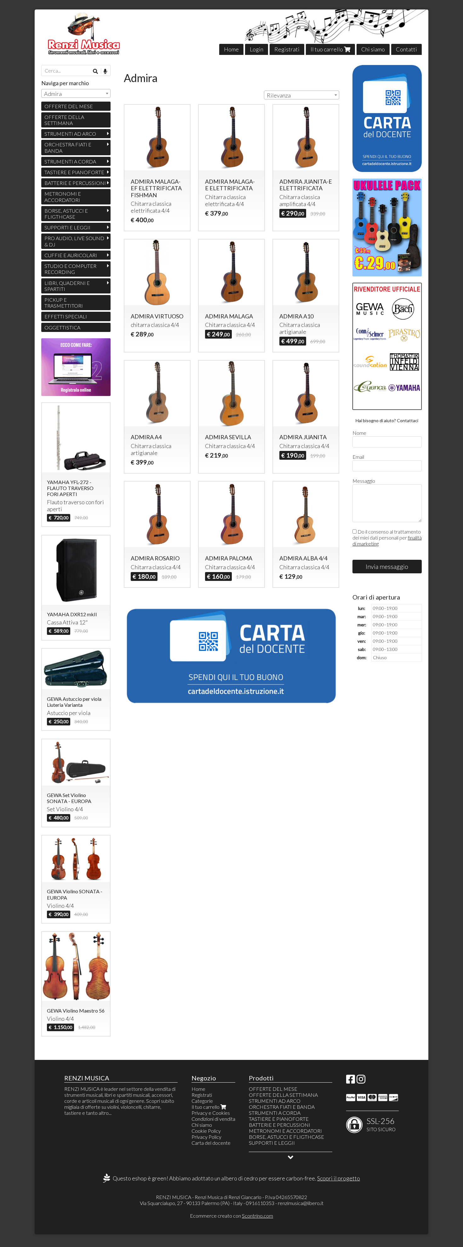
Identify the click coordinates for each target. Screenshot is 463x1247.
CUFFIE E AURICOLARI (70, 255)
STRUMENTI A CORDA (70, 161)
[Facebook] (350, 1081)
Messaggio (363, 481)
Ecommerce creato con (231, 1216)
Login (256, 49)
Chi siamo (373, 49)
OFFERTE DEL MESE (68, 106)
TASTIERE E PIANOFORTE (74, 172)
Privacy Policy (206, 1137)
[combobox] (301, 95)
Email (358, 457)
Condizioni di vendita (213, 1119)
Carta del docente (211, 1143)
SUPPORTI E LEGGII (67, 227)
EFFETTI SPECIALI (65, 316)
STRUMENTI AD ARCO (70, 134)
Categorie (202, 1101)
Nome (359, 433)
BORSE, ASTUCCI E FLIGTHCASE (66, 214)
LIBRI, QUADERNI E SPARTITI (67, 286)
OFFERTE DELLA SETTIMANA (64, 120)
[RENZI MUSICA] (231, 32)
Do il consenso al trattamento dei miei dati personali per (387, 538)
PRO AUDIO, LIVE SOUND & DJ (74, 241)
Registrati (287, 49)
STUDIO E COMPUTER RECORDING (70, 269)
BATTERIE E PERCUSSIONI (75, 183)
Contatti (406, 49)
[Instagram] (361, 1081)
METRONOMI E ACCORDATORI (62, 197)
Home (231, 49)
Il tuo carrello (327, 49)
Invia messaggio (387, 566)
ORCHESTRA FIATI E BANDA (67, 147)
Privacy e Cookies (210, 1113)
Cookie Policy (206, 1131)
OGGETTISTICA (62, 327)
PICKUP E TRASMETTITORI (63, 303)
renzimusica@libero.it (300, 1203)
